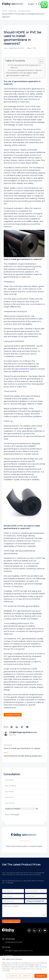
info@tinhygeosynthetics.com (19, 950)
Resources (12, 11)
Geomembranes (31, 188)
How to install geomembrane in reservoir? (26, 70)
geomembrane (22, 369)
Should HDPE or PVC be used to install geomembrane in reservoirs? (21, 74)
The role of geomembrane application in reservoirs (25, 66)
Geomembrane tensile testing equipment (23, 756)
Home (4, 11)
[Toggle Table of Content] (39, 61)
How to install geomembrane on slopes (22, 748)
